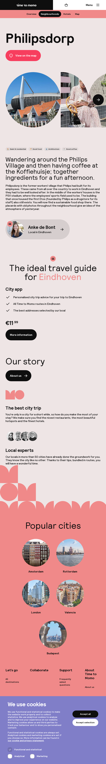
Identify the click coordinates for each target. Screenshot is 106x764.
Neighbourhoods (50, 14)
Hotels (67, 14)
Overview (31, 14)
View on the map (25, 55)
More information (21, 335)
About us (15, 376)
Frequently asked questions (65, 682)
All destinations (12, 680)
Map (77, 14)
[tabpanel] (53, 313)
